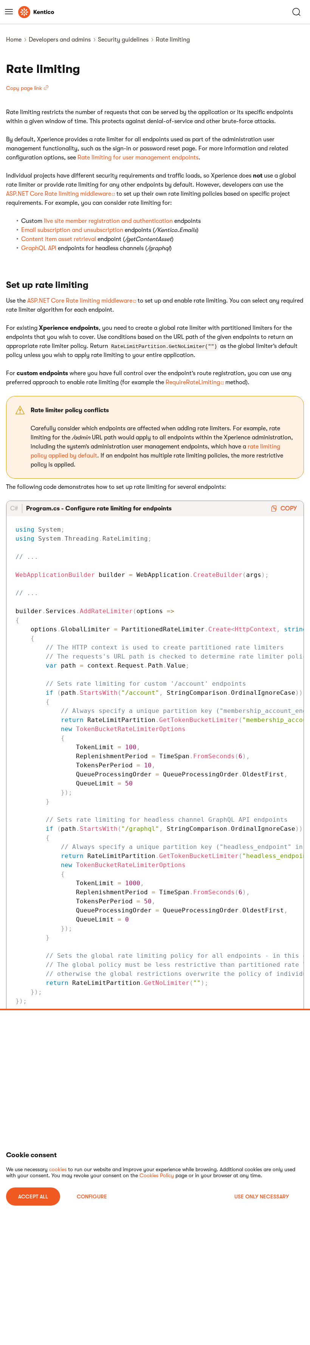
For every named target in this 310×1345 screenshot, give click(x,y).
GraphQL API (38, 248)
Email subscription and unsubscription (72, 230)
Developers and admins (60, 39)
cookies (58, 1169)
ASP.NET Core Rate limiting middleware (58, 193)
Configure (92, 1196)
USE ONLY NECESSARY (261, 1196)
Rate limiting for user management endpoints (138, 157)
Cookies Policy (157, 1175)
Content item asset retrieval (58, 239)
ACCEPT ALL (33, 1196)
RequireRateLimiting (193, 382)
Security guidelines (123, 39)
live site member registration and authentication (108, 221)
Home (14, 39)
